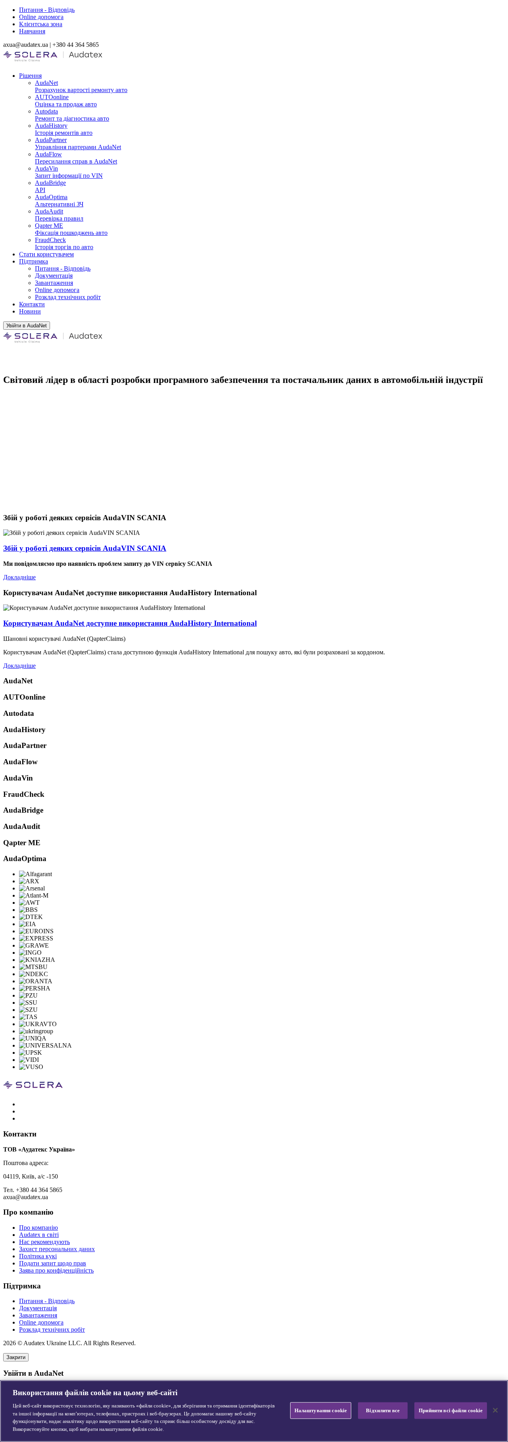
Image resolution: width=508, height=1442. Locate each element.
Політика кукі (38, 1256)
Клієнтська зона (40, 24)
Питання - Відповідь (47, 9)
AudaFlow (76, 158)
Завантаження (54, 282)
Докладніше (19, 577)
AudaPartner (78, 143)
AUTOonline (66, 101)
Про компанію (38, 1227)
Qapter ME (71, 229)
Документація (54, 275)
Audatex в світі (39, 1234)
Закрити (15, 1357)
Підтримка (33, 261)
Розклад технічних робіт (68, 297)
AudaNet (81, 86)
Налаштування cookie (320, 1410)
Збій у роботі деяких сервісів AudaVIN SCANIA (84, 548)
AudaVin (69, 172)
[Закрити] (495, 1410)
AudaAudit (59, 215)
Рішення (30, 75)
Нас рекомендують (44, 1241)
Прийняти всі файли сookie (451, 1410)
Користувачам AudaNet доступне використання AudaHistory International (130, 623)
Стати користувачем (46, 254)
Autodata (72, 115)
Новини (30, 311)
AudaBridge (50, 186)
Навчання (32, 31)
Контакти (32, 304)
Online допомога (41, 16)
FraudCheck (64, 243)
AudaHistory (63, 129)
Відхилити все (383, 1410)
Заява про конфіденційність (56, 1270)
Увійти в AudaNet (26, 326)
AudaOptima (59, 201)
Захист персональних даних (57, 1249)
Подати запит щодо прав (52, 1263)
